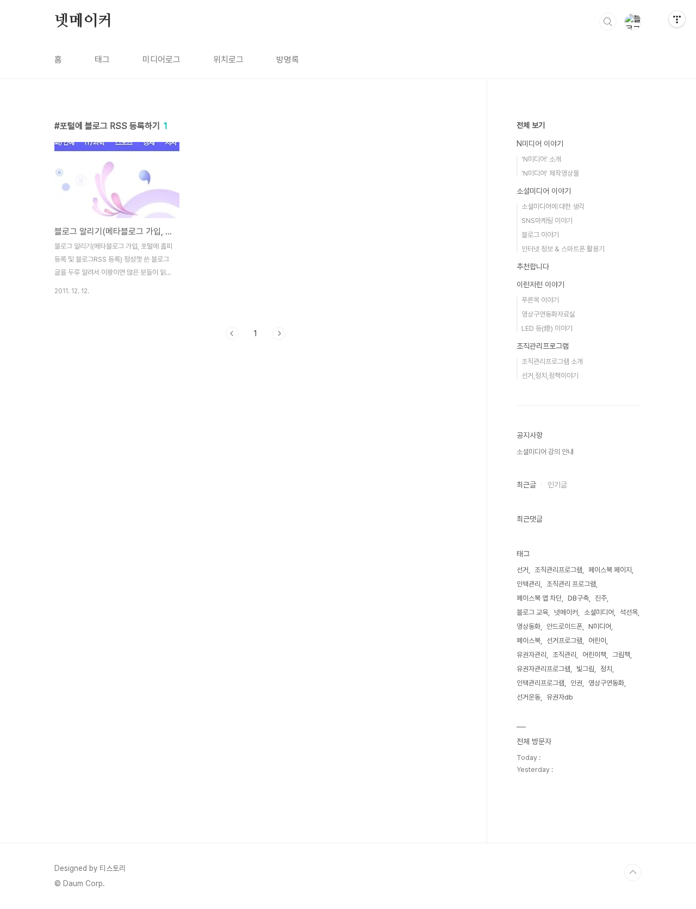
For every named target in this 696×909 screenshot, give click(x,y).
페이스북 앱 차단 (539, 598)
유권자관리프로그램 (543, 669)
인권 (576, 683)
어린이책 (594, 655)
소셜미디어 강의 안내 (545, 452)
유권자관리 (531, 655)
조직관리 (564, 655)
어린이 (597, 640)
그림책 (621, 655)
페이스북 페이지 (610, 570)
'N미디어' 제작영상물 (550, 173)
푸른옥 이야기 (540, 300)
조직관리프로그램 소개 (552, 361)
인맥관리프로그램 (540, 683)
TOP (633, 872)
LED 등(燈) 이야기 (547, 328)
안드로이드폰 (564, 626)
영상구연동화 (606, 683)
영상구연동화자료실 (548, 314)
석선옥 (629, 612)
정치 (606, 669)
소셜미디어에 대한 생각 (553, 206)
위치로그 (228, 59)
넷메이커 (83, 21)
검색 (608, 22)
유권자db (559, 697)
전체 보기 (531, 125)
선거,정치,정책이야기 (550, 376)
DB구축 (578, 598)
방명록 (287, 59)
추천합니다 (533, 266)
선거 (523, 570)
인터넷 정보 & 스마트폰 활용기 (563, 249)
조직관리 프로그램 (571, 584)
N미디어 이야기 (540, 143)
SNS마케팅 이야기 (547, 221)
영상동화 (528, 626)
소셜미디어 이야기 (544, 191)
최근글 (526, 484)
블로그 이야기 (540, 235)
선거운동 (528, 697)
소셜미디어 (599, 612)
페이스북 (528, 640)
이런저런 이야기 (540, 284)
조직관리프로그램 (543, 346)
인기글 (557, 484)
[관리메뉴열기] (677, 19)
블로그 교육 (532, 612)
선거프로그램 (564, 640)
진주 (601, 598)
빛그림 (585, 669)
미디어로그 (161, 59)
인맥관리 (528, 584)
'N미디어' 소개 (541, 159)
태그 (102, 59)
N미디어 (599, 626)
